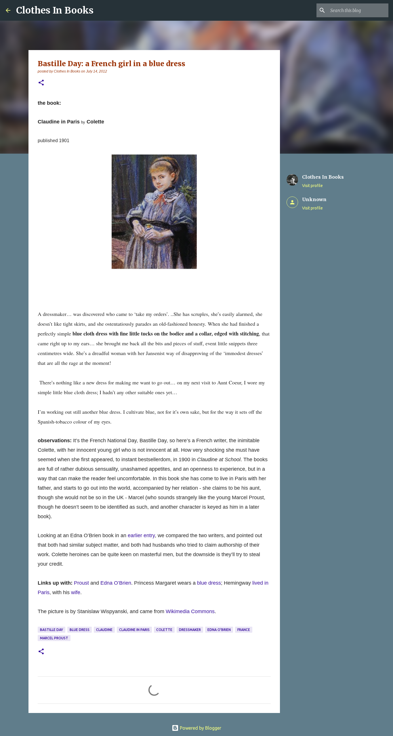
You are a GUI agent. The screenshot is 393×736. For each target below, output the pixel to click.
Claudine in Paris (134, 630)
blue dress (209, 583)
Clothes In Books (55, 10)
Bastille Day (51, 630)
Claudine (104, 630)
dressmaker (190, 630)
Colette (164, 630)
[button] (41, 83)
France (243, 630)
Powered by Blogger (200, 728)
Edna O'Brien (219, 630)
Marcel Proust (54, 638)
